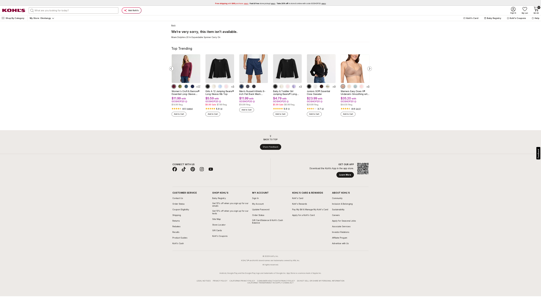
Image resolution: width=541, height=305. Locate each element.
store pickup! (262, 3)
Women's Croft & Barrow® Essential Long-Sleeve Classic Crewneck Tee (185, 92)
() (189, 109)
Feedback (538, 153)
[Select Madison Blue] (186, 86)
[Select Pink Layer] (226, 86)
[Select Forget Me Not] (355, 86)
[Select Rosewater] (361, 86)
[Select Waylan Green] (180, 86)
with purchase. (231, 3)
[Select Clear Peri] (220, 86)
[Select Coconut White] (315, 86)
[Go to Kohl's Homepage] (13, 10)
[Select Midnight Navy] (241, 86)
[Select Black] (254, 86)
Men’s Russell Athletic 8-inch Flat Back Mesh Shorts (252, 92)
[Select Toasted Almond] (343, 86)
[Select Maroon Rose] (174, 86)
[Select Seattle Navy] (192, 86)
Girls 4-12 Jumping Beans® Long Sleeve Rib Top (219, 92)
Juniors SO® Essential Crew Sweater (318, 92)
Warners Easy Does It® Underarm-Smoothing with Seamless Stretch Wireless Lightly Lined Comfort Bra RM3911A (355, 92)
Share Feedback (270, 147)
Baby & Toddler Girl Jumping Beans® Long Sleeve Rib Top (285, 92)
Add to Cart (179, 114)
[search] (32, 10)
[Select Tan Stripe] (327, 86)
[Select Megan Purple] (294, 86)
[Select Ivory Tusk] (214, 86)
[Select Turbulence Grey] (247, 86)
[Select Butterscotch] (349, 86)
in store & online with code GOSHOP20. (301, 3)
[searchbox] (73, 10)
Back (173, 25)
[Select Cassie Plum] (321, 86)
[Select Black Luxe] (207, 86)
